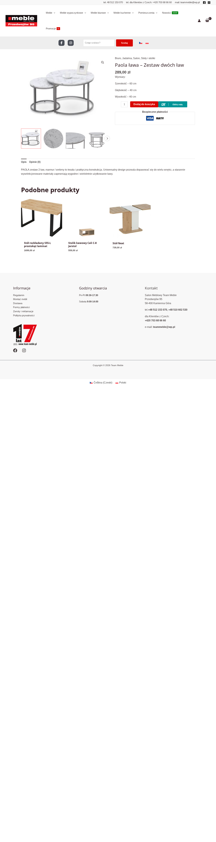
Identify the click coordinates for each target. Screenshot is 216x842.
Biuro (118, 58)
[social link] (62, 43)
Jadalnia (127, 58)
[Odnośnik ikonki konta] (199, 20)
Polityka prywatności (23, 315)
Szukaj (124, 43)
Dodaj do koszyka (144, 104)
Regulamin (18, 295)
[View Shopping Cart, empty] (207, 21)
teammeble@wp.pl (190, 2)
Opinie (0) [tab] (34, 162)
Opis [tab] (24, 162)
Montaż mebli (20, 299)
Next (107, 138)
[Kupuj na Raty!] (172, 104)
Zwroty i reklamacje (23, 311)
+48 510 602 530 (177, 309)
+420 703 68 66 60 (162, 2)
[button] (102, 62)
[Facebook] (204, 2)
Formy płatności (21, 307)
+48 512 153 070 (157, 309)
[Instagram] (209, 2)
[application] (53, 13)
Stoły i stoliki (148, 58)
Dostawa (17, 303)
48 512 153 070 (114, 2)
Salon (136, 58)
